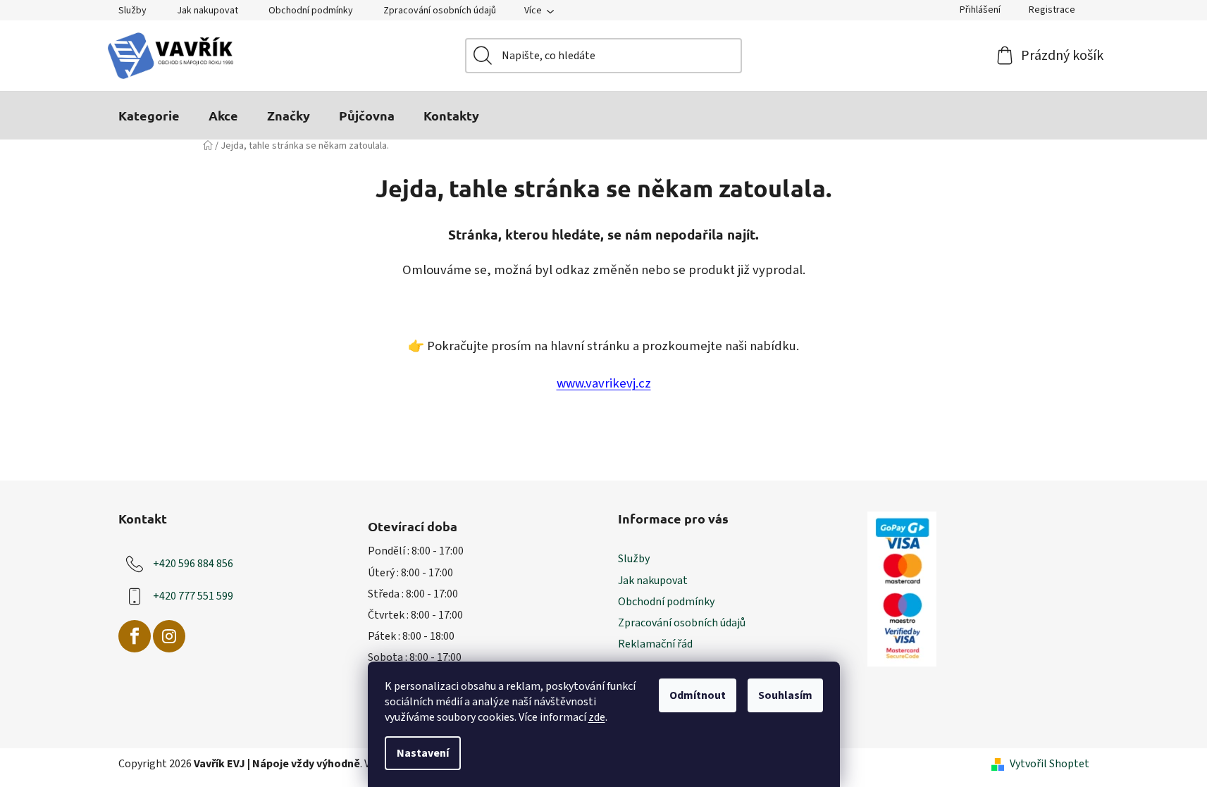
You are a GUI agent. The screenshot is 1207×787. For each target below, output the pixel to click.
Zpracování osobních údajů (439, 11)
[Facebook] (134, 636)
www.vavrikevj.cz (604, 383)
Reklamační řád (655, 644)
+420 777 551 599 (193, 596)
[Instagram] (169, 636)
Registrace (1052, 10)
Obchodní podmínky (310, 11)
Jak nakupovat (207, 11)
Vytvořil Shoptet (1049, 763)
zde (596, 717)
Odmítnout (697, 695)
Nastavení (423, 753)
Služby (132, 11)
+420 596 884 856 (193, 563)
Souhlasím (785, 695)
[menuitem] (149, 116)
